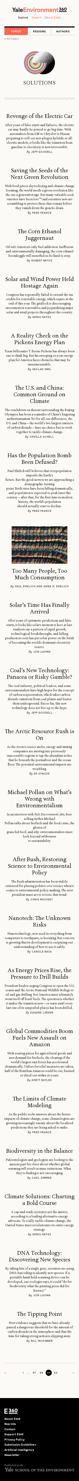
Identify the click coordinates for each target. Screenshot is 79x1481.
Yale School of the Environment (39, 1469)
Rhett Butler (42, 1079)
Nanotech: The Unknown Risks (39, 921)
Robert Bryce (41, 260)
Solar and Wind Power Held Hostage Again (39, 282)
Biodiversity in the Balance (39, 1151)
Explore (23, 17)
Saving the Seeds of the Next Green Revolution (39, 173)
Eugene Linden (42, 1012)
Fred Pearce (42, 212)
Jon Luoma (42, 651)
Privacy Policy (14, 1439)
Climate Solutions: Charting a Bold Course (40, 1199)
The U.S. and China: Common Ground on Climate (39, 394)
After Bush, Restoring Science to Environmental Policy (39, 866)
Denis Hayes (41, 316)
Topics (16, 31)
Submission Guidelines (20, 1444)
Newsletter (12, 1455)
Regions (39, 31)
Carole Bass (42, 951)
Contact (9, 1429)
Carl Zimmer (42, 1177)
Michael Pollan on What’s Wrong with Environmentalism (39, 799)
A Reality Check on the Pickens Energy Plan (39, 339)
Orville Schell (42, 436)
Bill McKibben (42, 1340)
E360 (11, 1411)
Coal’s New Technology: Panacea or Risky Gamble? (39, 673)
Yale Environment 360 (39, 9)
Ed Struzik (42, 773)
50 (56, 1372)
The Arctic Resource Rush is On (39, 734)
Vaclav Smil (41, 369)
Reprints (10, 1424)
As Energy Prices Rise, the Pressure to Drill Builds (39, 973)
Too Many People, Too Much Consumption (39, 574)
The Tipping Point (39, 1314)
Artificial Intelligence (19, 1450)
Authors (63, 31)
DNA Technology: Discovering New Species (39, 1256)
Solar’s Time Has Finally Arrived (39, 608)
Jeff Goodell (42, 151)
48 (41, 1372)
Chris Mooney (42, 899)
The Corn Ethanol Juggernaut (39, 234)
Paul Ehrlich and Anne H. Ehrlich (42, 586)
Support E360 (14, 1434)
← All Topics (11, 38)
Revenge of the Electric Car (39, 116)
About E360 (53, 17)
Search (36, 17)
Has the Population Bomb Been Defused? (39, 458)
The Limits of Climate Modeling (39, 1102)
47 (34, 1372)
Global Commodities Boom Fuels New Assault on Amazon (39, 1038)
